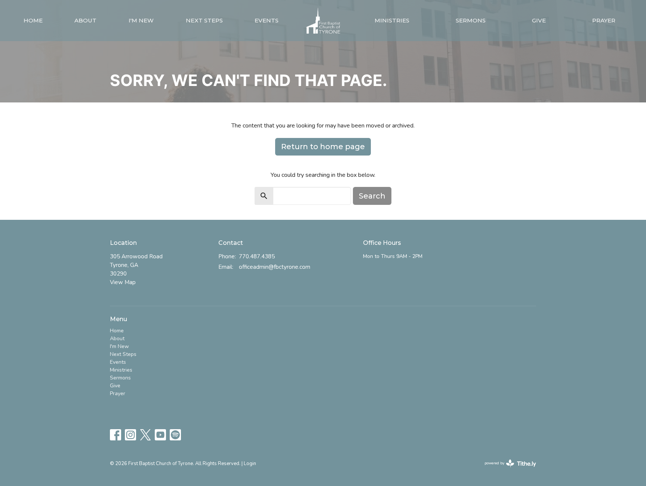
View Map (123, 282)
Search (372, 195)
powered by (506, 470)
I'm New (141, 20)
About (85, 20)
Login (250, 463)
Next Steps (204, 20)
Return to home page (323, 146)
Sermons (471, 20)
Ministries (392, 20)
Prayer (603, 20)
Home (33, 20)
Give (539, 20)
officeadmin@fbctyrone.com (274, 267)
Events (267, 20)
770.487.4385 (257, 256)
